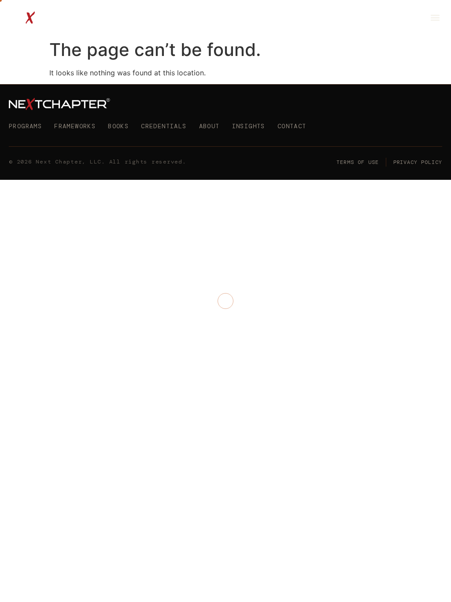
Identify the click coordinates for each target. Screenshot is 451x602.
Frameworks (75, 126)
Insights (248, 126)
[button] (435, 18)
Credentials (163, 126)
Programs (25, 126)
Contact (292, 126)
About (209, 126)
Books (118, 126)
